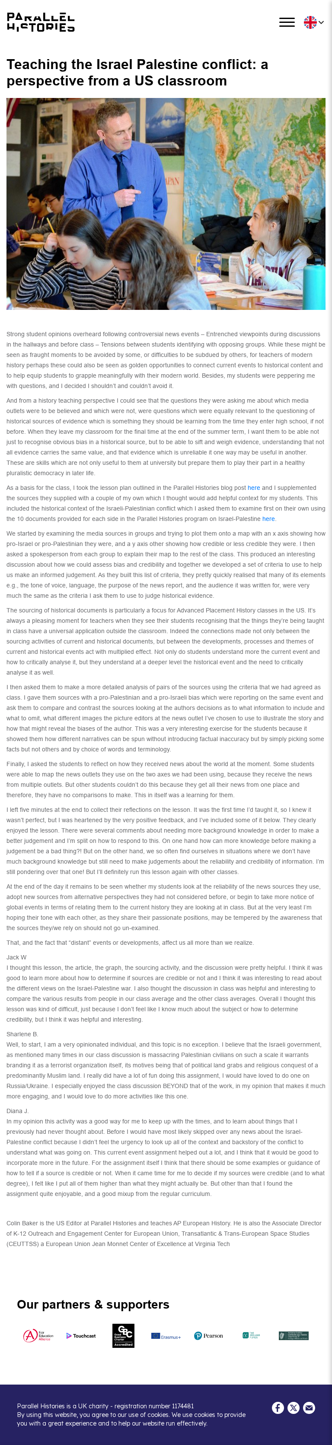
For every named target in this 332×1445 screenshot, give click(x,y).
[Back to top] (319, 1434)
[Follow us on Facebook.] (278, 1407)
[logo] (41, 22)
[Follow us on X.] (293, 1407)
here (254, 487)
